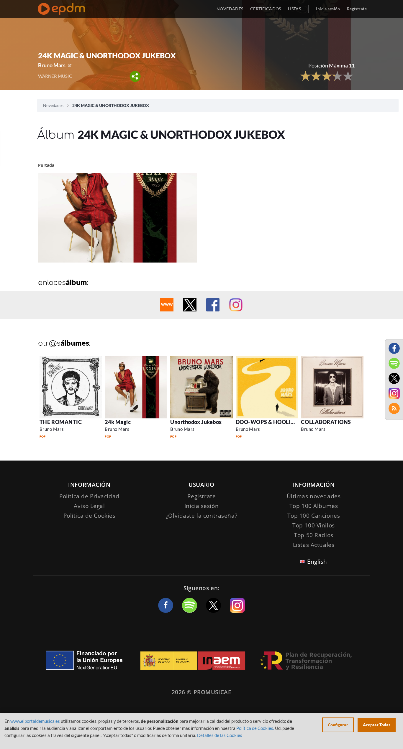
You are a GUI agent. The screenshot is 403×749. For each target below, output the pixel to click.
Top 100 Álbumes (313, 506)
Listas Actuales (314, 545)
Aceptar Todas (376, 724)
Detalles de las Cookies (219, 735)
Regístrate (357, 8)
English (317, 561)
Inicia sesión (328, 8)
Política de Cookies (89, 515)
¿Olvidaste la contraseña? (201, 515)
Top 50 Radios (313, 535)
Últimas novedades (314, 496)
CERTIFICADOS (265, 8)
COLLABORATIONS (326, 422)
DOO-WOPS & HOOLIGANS (271, 422)
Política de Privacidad (89, 496)
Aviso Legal (89, 506)
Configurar (338, 724)
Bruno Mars (51, 65)
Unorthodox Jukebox (196, 422)
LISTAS (294, 8)
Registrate (201, 496)
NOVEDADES (230, 8)
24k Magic (118, 422)
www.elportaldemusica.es (35, 721)
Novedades (53, 105)
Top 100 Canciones (313, 515)
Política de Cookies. (255, 728)
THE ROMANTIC (61, 422)
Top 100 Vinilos (313, 525)
